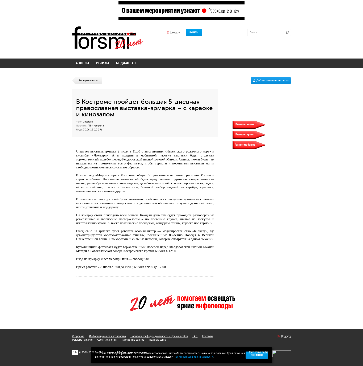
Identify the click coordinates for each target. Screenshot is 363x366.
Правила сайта (157, 339)
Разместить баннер (133, 339)
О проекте (78, 336)
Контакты (207, 336)
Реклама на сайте (82, 339)
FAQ (194, 336)
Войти (193, 32)
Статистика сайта (258, 352)
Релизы (102, 63)
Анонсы (82, 63)
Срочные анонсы (107, 339)
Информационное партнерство (107, 336)
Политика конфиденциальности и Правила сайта (159, 336)
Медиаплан (126, 63)
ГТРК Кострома (96, 125)
